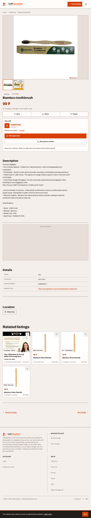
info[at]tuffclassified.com (29, 499)
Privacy (53, 473)
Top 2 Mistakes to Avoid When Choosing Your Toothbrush (14, 356)
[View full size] (45, 47)
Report (75, 114)
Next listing (82, 412)
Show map (11, 312)
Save (18, 114)
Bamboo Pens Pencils (42, 358)
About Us (54, 467)
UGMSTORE (16, 125)
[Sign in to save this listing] (27, 334)
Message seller (14, 136)
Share (47, 114)
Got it (85, 514)
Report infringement (57, 490)
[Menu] (85, 4)
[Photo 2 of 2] (18, 85)
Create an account (8, 467)
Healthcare (7, 94)
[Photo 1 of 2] (8, 85)
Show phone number (47, 141)
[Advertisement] (45, 243)
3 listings (22, 130)
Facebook (77, 499)
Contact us (54, 461)
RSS (86, 499)
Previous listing (10, 412)
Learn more (48, 514)
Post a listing (55, 444)
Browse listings (56, 438)
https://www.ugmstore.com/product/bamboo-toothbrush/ (57, 289)
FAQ (52, 484)
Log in (4, 461)
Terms (53, 478)
